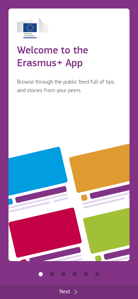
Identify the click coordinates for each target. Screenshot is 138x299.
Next (64, 291)
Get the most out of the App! (97, 274)
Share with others (63, 274)
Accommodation (86, 274)
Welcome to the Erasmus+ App (41, 274)
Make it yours (75, 274)
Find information (52, 274)
